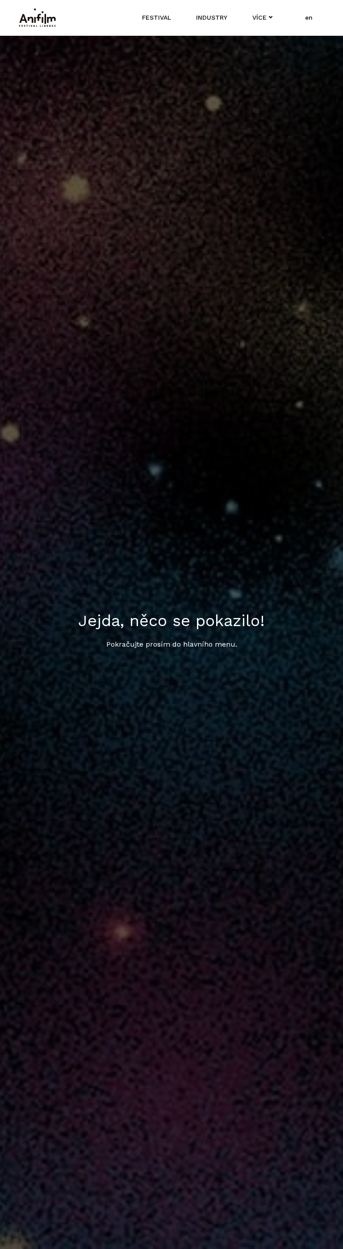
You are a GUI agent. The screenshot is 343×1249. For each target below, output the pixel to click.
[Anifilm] (37, 18)
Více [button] (259, 17)
